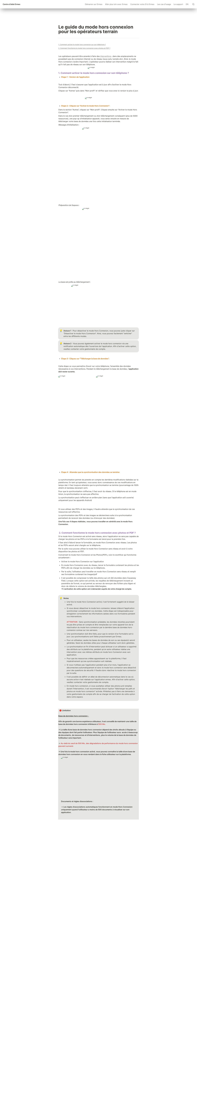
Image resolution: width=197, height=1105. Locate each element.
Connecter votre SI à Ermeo (142, 4)
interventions (105, 56)
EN (187, 4)
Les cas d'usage (164, 4)
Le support (178, 4)
